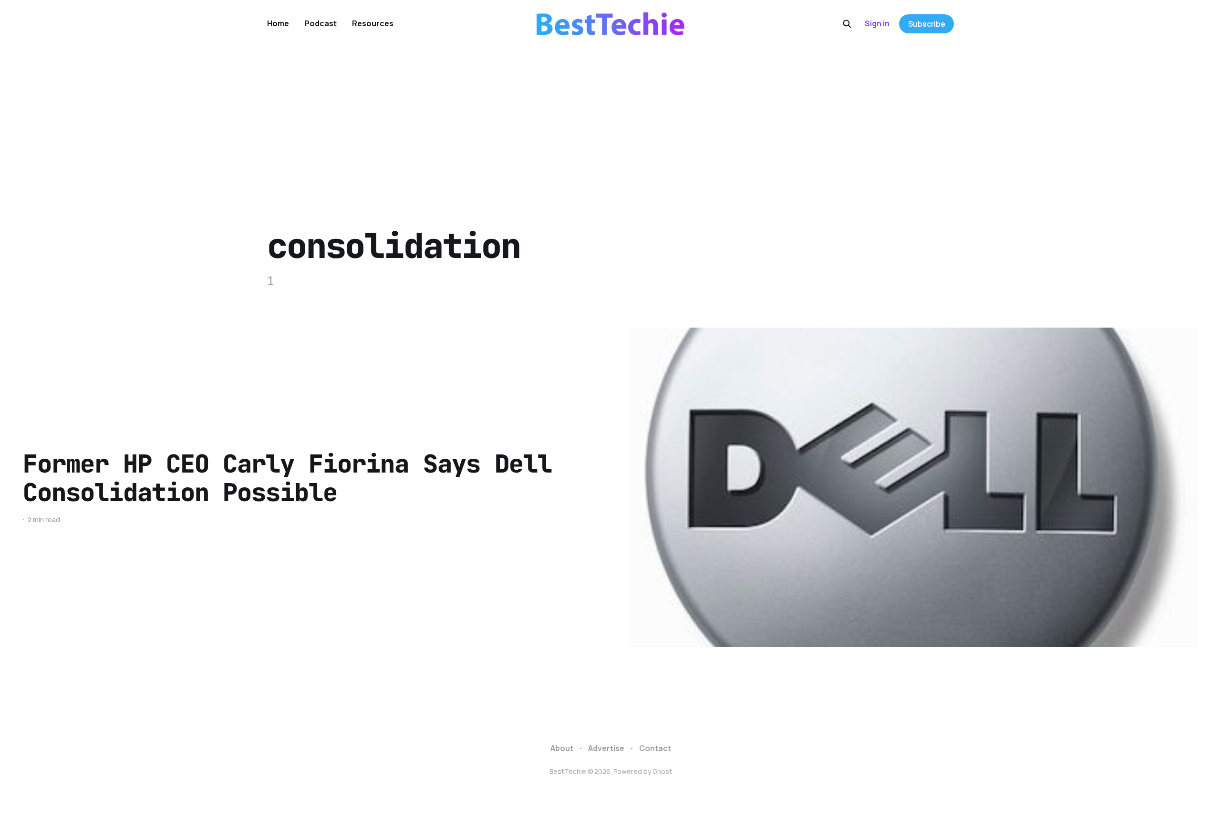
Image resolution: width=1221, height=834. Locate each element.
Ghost (662, 771)
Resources (372, 23)
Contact (655, 748)
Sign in (877, 23)
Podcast (320, 23)
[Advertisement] (610, 119)
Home (278, 23)
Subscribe (926, 24)
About (561, 748)
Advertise (606, 748)
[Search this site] (847, 24)
